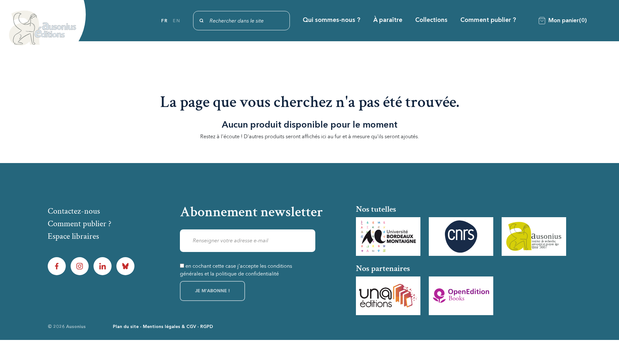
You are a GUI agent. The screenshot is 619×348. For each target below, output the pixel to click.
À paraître (387, 20)
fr (164, 21)
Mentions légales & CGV (169, 326)
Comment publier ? (488, 20)
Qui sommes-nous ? (331, 20)
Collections (431, 20)
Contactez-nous (74, 211)
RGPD (206, 326)
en (176, 21)
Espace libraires (73, 236)
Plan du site (126, 326)
